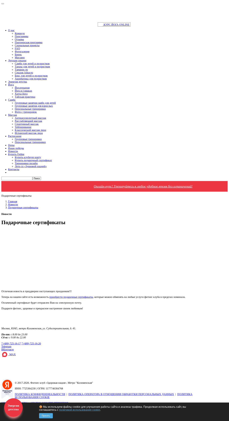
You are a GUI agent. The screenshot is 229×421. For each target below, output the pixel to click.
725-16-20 (31, 343)
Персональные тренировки (30, 108)
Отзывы (19, 39)
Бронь (18, 54)
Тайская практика (25, 96)
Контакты (13, 169)
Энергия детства (17, 81)
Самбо (11, 99)
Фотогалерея (22, 51)
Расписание (14, 136)
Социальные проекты (27, 45)
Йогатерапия (22, 87)
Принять (46, 415)
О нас (11, 30)
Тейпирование (23, 127)
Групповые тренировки (28, 139)
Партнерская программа (28, 42)
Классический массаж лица (30, 130)
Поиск (37, 178)
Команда (20, 33)
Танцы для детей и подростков (32, 66)
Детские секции (17, 60)
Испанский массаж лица (29, 133)
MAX (12, 354)
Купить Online (16, 154)
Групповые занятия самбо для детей (35, 102)
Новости (13, 151)
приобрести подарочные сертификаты (71, 297)
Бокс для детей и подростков (31, 75)
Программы (21, 36)
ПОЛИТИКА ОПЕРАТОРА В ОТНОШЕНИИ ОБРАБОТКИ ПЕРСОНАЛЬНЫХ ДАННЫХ (121, 394)
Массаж (12, 115)
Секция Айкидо (24, 72)
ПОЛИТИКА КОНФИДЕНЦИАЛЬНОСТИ (40, 394)
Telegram (6, 346)
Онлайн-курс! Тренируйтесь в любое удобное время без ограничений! (134, 186)
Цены (11, 145)
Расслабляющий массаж (28, 121)
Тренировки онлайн (26, 163)
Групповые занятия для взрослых (34, 105)
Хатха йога (21, 93)
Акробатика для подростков (31, 78)
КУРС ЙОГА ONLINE (116, 24)
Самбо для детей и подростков (32, 63)
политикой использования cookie (79, 409)
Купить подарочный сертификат (33, 160)
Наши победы (16, 148)
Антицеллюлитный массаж (30, 118)
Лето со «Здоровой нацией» (31, 166)
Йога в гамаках (23, 90)
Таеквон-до (21, 69)
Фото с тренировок (26, 111)
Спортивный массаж (27, 124)
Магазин (20, 57)
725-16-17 (11, 343)
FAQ (17, 48)
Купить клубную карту (28, 157)
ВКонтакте (7, 349)
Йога (11, 84)
